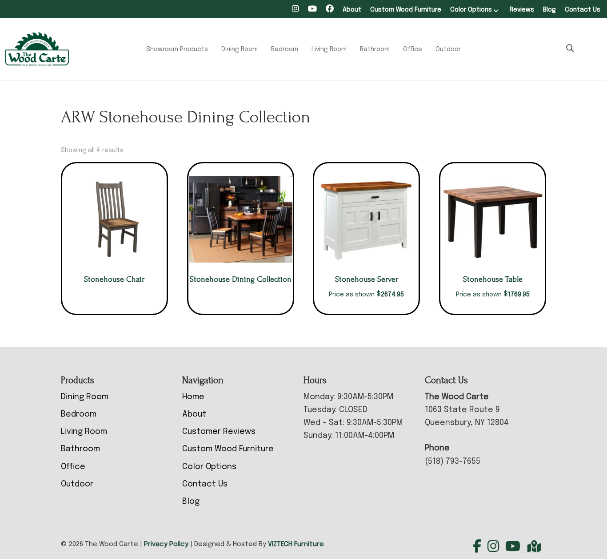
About (352, 10)
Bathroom (375, 49)
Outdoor (448, 49)
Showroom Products (177, 49)
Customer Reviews (219, 432)
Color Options (471, 10)
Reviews (522, 10)
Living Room (329, 49)
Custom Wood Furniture (405, 10)
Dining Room (239, 49)
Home (193, 397)
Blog (549, 10)
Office (412, 49)
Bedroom (284, 49)
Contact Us (582, 10)
